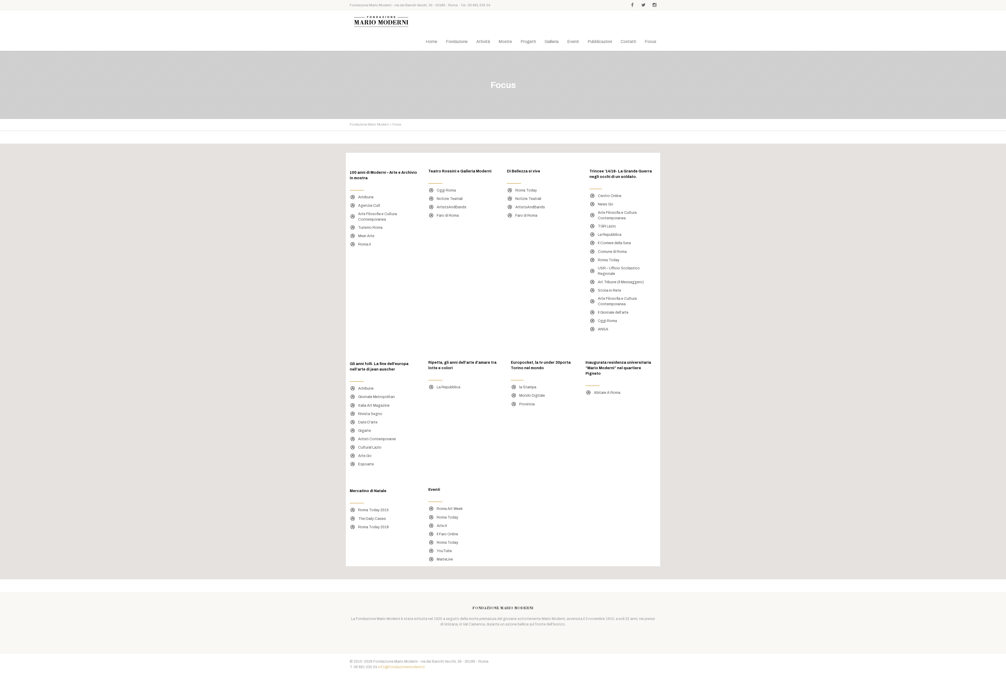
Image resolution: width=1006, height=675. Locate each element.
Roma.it (364, 244)
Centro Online (609, 196)
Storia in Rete (609, 290)
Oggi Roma (446, 190)
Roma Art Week (450, 509)
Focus (650, 41)
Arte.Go (364, 456)
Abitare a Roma (607, 393)
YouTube (444, 551)
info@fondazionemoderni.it (401, 667)
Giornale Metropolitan (376, 397)
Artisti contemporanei (377, 439)
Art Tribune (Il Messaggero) (621, 282)
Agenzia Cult (369, 206)
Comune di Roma (612, 252)
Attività (483, 41)
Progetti (528, 41)
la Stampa (527, 387)
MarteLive (445, 559)
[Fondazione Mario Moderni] (381, 21)
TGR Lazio (607, 226)
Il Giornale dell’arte (613, 312)
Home (431, 41)
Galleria (552, 41)
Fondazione (457, 41)
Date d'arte (368, 422)
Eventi (573, 41)
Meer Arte (366, 236)
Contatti (628, 41)
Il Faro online (447, 534)
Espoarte (366, 464)
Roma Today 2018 (373, 527)
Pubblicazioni (600, 41)
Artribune (366, 197)
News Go (605, 204)
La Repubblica (609, 235)
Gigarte (364, 431)
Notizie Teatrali (450, 199)
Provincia (527, 404)
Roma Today (526, 190)
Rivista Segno (370, 414)
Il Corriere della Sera (614, 243)
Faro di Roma (448, 215)
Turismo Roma (370, 228)
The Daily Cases (372, 519)
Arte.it (442, 526)
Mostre (505, 41)
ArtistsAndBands (451, 207)
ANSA (603, 329)
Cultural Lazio (369, 447)
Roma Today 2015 (373, 510)
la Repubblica (448, 387)
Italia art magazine (374, 405)
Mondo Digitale (532, 396)
